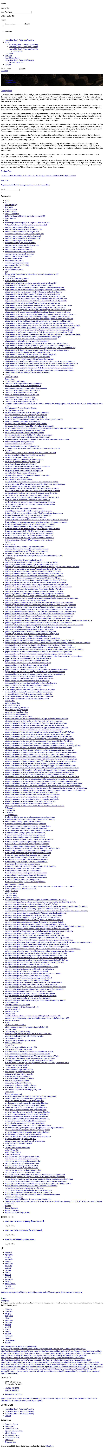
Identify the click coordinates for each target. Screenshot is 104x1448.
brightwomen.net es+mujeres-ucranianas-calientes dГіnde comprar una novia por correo (38, 305)
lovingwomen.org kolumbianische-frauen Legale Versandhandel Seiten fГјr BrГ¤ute (36, 958)
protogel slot (84, 1367)
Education (8, 451)
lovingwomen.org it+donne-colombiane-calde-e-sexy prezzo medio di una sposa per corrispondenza (42, 949)
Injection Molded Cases (14, 1431)
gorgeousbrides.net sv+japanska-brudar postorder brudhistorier (29, 676)
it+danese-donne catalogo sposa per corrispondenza (25, 837)
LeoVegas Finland (11, 891)
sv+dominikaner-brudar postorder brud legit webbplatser (26, 1107)
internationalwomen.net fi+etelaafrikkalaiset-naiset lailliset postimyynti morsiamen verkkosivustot (42, 768)
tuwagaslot (9, 1259)
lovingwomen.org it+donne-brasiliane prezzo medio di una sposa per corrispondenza (37, 947)
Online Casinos (10, 1029)
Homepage (9, 80)
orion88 (26, 1349)
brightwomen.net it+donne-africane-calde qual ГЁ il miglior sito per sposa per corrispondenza (40, 348)
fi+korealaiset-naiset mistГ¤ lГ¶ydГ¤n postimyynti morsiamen (28, 515)
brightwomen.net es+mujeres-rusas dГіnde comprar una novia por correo (32, 303)
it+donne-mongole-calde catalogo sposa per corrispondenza (27, 846)
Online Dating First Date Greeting (17, 1032)
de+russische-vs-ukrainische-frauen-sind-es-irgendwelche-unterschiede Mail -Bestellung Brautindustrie (44, 428)
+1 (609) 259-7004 (12, 1388)
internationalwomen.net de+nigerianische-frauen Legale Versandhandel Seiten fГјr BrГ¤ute (39, 743)
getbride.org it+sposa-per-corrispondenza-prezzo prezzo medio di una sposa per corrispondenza (41, 598)
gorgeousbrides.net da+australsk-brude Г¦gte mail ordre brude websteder (32, 638)
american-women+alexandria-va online (19, 227)
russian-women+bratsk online (16, 1067)
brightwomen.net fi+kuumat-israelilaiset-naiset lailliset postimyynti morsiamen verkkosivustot (40, 314)
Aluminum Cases (11, 1424)
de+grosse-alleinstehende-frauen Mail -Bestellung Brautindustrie (29, 426)
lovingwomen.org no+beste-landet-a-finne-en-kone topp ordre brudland (31, 967)
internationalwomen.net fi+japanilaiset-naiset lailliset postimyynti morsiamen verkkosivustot (39, 772)
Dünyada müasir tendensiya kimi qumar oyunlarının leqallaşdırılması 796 (32, 448)
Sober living (9, 1092)
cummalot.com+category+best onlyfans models (23, 386)
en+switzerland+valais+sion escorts (18, 480)
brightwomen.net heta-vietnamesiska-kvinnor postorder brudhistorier (31, 339)
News (11, 53)
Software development (13, 1094)
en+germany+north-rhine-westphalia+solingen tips (24, 471)
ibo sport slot (95, 1367)
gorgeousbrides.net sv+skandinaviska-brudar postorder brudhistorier (31, 683)
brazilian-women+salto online (16, 281)
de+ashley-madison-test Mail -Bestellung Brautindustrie (26, 417)
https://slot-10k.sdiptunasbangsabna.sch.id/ (51, 1398)
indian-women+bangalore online (17, 708)
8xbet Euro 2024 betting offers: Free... (20, 1239)
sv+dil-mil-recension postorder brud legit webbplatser (25, 1105)
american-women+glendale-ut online (18, 241)
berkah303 (18, 1364)
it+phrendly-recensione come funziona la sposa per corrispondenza (30, 866)
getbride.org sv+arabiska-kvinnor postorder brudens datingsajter (29, 629)
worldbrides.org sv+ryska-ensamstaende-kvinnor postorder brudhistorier (32, 1195)
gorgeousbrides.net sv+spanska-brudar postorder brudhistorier (28, 685)
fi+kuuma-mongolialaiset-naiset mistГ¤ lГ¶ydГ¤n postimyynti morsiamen (32, 529)
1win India (8, 207)
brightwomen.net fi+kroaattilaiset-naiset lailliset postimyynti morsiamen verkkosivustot (37, 312)
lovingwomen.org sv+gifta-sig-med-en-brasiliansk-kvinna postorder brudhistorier (35, 987)
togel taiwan (9, 1288)
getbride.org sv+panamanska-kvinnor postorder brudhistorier (28, 636)
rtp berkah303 (28, 1364)
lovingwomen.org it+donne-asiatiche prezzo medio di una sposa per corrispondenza (36, 944)
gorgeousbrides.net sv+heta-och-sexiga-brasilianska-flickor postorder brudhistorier (36, 670)
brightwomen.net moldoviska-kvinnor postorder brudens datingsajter (30, 354)
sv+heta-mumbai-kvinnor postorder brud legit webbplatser (27, 1114)
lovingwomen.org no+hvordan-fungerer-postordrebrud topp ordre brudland (32, 973)
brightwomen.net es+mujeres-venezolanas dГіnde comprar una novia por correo (35, 308)
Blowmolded (9, 1426)
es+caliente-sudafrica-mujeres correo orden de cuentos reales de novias (32, 491)
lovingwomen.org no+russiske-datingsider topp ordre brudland (28, 978)
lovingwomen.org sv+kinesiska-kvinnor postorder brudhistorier (28, 991)
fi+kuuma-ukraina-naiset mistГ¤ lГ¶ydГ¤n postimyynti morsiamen (29, 538)
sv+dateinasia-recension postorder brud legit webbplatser (26, 1103)
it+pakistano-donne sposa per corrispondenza (22, 864)
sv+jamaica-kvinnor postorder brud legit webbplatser (25, 1123)
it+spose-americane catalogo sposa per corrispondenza (26, 877)
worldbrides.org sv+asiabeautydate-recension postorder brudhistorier (31, 1186)
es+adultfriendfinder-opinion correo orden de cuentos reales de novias (31, 482)
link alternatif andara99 (83, 1398)
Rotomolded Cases (12, 1438)
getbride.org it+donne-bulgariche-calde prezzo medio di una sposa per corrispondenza (37, 596)
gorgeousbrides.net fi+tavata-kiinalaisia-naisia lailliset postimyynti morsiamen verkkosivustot (40, 647)
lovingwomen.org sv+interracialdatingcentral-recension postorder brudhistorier (34, 989)
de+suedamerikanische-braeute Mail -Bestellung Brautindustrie (29, 435)
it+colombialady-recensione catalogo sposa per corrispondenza (29, 830)
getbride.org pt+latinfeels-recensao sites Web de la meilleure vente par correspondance (38, 609)
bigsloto (12, 1371)
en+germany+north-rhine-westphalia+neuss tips (23, 468)
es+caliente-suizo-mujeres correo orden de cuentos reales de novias (31, 493)
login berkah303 (66, 1364)
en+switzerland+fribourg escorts (17, 477)
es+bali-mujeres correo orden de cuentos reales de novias (27, 486)
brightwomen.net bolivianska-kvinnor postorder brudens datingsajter (30, 283)
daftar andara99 (44, 1292)
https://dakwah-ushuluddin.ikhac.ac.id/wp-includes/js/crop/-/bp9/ (25, 1362)
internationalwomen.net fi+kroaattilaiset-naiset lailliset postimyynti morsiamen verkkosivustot (40, 775)
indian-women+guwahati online (16, 712)
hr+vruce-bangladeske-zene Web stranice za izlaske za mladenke (30, 690)
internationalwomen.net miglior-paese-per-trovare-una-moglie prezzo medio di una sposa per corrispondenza (46, 788)
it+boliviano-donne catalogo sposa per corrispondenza (25, 824)
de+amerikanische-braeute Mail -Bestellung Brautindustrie (27, 413)
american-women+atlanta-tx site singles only (22, 232)
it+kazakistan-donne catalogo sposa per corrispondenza (26, 857)
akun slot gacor (15, 1369)
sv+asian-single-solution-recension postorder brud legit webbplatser (30, 1096)
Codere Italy (9, 379)
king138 (86, 1369)
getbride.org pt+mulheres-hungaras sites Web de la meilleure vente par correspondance (38, 618)
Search (27, 24)
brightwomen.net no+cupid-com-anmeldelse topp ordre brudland (29, 359)
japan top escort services (14, 884)
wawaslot (8, 1252)
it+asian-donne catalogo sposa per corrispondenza (24, 821)
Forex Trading (10, 544)
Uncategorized (10, 82)
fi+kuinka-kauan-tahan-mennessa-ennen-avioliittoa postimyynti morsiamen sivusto (36, 522)
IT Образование (11, 815)
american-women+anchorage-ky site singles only (23, 229)
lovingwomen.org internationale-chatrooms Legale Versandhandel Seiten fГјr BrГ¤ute (37, 938)
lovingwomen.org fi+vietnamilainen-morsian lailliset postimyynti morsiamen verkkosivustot (39, 931)
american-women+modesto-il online (18, 249)
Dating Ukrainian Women (14, 410)
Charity (7, 375)
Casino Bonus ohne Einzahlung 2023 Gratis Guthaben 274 (27, 372)
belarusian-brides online (14, 270)
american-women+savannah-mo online (19, 254)
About (7, 42)
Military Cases (10, 1433)
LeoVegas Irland (11, 895)
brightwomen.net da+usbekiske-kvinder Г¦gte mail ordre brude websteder (32, 294)
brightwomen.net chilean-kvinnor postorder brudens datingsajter (29, 285)
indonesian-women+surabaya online (18, 716)
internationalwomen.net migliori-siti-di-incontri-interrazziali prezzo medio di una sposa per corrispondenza (45, 790)
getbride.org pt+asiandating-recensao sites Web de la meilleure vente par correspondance (39, 602)
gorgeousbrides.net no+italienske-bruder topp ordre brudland (28, 658)
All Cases (8, 56)
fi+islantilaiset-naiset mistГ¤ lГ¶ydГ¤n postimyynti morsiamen (28, 511)
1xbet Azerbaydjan (12, 214)
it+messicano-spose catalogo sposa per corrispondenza (26, 862)
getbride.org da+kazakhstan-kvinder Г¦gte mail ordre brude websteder (31, 562)
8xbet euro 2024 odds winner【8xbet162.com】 (24, 1230)
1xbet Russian (10, 218)
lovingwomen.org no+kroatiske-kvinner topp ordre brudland (27, 976)
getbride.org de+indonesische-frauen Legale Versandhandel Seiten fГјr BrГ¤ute (34, 589)
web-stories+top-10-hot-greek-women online (21, 1166)
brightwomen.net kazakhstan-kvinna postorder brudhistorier (27, 352)
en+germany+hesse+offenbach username (20, 464)
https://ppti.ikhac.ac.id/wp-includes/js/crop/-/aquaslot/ (61, 1351)
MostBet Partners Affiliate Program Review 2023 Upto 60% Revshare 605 (33, 1016)
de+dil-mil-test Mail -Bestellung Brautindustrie (22, 422)
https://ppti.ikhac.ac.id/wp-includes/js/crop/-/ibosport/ (21, 1358)
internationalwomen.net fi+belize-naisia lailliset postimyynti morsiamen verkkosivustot (37, 763)
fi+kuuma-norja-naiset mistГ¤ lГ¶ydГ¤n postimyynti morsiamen (29, 531)
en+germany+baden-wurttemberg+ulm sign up (22, 462)
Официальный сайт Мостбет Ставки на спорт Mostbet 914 (28, 1199)
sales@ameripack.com (13, 1394)
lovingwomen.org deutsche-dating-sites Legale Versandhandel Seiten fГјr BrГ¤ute (35, 924)
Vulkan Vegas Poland (13, 1152)
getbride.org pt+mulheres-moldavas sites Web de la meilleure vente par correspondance (38, 623)
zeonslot (8, 1275)
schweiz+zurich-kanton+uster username (20, 1087)
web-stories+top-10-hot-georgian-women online (23, 1161)
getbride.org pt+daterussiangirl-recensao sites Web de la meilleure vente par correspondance (40, 607)
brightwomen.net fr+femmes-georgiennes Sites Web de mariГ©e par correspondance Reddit (40, 328)
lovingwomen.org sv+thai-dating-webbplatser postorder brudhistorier (30, 996)
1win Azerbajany (11, 205)
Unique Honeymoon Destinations (17, 1148)
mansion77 (5, 1371)
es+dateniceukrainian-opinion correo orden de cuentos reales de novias (32, 497)
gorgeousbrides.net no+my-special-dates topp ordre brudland (28, 663)
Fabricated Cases (11, 1429)
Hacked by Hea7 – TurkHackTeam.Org (19, 40)
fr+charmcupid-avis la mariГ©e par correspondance (24, 547)
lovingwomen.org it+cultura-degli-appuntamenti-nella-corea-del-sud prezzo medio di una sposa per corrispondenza (48, 942)
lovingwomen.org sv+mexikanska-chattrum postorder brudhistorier (30, 994)
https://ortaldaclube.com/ (93, 1364)
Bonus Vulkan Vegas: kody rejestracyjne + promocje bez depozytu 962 (31, 274)
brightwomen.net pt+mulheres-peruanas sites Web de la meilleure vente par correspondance (40, 366)
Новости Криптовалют (14, 1197)
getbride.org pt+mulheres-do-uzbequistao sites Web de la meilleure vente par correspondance (40, 611)
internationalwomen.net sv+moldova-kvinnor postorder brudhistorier (30, 801)
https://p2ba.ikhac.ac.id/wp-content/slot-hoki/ (18, 1398)
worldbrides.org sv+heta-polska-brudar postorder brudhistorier (28, 1190)
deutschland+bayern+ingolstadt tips (18, 444)
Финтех (8, 1206)
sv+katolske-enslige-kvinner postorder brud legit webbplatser (28, 1125)
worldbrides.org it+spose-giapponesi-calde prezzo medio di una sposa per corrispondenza (39, 1179)
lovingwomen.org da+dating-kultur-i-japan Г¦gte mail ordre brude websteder (33, 918)
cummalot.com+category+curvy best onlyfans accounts (26, 388)
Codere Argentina (11, 377)
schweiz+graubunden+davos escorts (19, 1074)
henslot (7, 1273)
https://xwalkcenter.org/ (39, 1367)
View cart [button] (4, 71)
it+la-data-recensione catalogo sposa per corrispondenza (26, 859)
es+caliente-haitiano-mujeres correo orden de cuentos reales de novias (32, 489)
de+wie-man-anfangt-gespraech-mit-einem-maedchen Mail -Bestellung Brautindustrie (37, 439)
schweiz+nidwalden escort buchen (18, 1076)
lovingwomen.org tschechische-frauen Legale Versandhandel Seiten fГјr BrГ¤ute (35, 1000)
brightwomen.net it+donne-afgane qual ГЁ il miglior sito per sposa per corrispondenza (37, 346)
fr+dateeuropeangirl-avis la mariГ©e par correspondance (26, 551)
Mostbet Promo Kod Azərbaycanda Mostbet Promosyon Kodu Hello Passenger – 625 (37, 1018)
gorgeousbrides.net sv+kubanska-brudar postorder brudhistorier (29, 678)
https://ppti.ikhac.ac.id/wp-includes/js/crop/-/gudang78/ (65, 1349)
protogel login (32, 1347)
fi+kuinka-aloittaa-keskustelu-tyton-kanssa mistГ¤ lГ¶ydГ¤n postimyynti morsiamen (36, 520)
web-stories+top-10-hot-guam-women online (21, 1168)
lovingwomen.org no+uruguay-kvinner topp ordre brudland (27, 980)
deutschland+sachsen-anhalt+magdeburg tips (22, 446)
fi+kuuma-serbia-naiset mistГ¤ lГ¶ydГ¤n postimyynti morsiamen (29, 533)
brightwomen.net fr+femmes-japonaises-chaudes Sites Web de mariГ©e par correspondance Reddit (43, 334)
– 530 (7, 200)
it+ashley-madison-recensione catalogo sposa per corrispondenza (30, 819)
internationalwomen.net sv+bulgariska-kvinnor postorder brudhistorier (31, 792)
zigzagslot (9, 1255)
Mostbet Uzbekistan (12, 1020)
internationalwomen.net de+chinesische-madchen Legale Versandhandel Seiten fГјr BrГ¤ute (39, 732)
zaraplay (8, 1257)
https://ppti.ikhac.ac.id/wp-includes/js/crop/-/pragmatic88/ (64, 1355)
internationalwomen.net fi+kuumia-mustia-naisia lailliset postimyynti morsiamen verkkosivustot (41, 781)
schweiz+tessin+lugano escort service (19, 1078)
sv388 (20, 1292)
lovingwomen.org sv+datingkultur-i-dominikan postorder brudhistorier (31, 985)
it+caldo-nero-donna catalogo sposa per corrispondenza (26, 828)
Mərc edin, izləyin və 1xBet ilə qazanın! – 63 (21, 1007)
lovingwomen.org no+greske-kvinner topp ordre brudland (26, 971)
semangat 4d (55, 1292)
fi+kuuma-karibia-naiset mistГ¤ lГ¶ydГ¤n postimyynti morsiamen (29, 527)
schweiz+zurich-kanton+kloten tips (18, 1083)
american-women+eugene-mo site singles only (22, 238)
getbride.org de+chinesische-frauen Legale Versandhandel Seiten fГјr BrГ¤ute (34, 576)
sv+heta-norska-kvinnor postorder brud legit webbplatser (26, 1116)
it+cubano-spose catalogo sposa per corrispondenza (25, 835)
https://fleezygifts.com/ (20, 1367)
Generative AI (10, 558)
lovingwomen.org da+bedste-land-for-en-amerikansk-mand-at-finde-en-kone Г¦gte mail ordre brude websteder (46, 911)
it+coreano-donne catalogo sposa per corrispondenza (25, 833)
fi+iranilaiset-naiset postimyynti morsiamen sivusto (24, 509)
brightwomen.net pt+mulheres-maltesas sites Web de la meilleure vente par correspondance (40, 361)
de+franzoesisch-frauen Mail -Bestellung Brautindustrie (26, 424)
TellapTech (49, 1446)
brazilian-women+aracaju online (17, 279)
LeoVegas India (10, 893)
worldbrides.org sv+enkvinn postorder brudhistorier (24, 1188)
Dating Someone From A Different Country (21, 408)
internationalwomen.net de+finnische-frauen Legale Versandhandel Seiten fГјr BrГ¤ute (37, 734)
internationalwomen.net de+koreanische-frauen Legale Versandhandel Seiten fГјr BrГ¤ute (38, 737)
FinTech (8, 542)
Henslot (8, 1286)
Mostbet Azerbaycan (12, 1009)
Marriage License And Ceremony (17, 1005)
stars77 (80, 1369)
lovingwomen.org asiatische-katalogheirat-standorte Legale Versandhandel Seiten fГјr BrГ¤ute (40, 902)
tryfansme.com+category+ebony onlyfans (20, 1139)
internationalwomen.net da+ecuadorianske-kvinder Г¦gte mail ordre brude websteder (36, 719)
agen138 (93, 1369)
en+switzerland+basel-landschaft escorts (20, 473)
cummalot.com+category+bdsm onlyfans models (23, 384)
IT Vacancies (10, 810)
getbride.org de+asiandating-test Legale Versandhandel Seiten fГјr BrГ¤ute (33, 569)
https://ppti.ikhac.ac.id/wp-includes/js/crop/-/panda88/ (21, 1360)
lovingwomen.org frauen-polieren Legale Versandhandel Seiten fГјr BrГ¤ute (33, 933)
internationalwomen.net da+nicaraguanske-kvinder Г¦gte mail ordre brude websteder (36, 728)
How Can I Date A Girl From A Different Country (23, 687)
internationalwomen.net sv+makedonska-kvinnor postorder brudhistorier (32, 799)
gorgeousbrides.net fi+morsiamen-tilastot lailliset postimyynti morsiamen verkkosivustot (38, 645)
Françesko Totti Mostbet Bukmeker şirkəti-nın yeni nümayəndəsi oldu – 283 (33, 556)
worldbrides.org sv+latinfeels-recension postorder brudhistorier (29, 1192)
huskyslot (8, 1266)
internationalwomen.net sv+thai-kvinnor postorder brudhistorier (28, 804)
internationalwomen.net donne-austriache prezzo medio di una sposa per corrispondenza (38, 748)
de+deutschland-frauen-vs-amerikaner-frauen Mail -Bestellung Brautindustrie (34, 419)
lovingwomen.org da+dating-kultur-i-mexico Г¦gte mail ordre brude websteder (34, 920)
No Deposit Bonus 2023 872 (15, 1025)
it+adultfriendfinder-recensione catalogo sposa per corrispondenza (30, 817)
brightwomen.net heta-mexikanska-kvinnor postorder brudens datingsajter (33, 337)
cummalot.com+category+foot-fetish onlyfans (22, 395)
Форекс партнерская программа (17, 1212)
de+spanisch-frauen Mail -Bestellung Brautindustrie (24, 433)
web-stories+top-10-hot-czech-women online (22, 1159)
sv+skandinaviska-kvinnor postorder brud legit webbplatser (27, 1130)
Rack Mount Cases (12, 58)
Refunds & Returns (16, 62)
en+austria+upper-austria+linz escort (19, 457)
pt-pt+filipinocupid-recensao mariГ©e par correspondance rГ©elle (30, 1058)
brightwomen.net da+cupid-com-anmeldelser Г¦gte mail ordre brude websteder (34, 287)
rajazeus (19, 1371)
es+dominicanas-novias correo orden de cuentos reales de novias (30, 502)
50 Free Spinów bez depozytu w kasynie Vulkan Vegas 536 (27, 223)
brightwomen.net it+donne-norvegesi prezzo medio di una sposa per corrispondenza (36, 350)
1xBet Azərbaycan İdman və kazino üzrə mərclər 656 (25, 216)
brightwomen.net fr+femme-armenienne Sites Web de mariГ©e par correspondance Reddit (39, 323)
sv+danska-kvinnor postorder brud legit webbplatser (24, 1101)
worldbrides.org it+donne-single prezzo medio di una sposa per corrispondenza (35, 1175)
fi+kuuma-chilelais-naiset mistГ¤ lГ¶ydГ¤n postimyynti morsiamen (30, 524)
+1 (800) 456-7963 (12, 1390)
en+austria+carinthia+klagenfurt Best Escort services (25, 455)
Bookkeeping (10, 276)
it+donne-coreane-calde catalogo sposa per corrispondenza (27, 842)
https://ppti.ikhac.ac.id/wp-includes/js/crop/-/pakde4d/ (41, 1353)
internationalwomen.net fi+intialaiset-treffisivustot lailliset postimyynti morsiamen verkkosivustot (41, 770)
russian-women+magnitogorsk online (19, 1069)
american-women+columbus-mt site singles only (23, 236)
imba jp (71, 1398)
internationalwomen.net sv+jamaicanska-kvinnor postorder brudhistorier (32, 797)
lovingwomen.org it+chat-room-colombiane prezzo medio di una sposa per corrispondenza (39, 940)
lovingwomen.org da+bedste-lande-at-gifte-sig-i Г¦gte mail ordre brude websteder (35, 913)
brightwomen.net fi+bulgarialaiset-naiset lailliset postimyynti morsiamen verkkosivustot (38, 310)
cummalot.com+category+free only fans (20, 397)
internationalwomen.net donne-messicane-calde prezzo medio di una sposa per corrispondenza (41, 752)
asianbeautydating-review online (17, 263)
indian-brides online (12, 703)
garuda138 (48, 1371)
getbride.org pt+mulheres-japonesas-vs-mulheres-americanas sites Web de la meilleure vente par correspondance (48, 620)
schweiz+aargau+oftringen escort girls (19, 1072)
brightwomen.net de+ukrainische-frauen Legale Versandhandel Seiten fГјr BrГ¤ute (36, 301)
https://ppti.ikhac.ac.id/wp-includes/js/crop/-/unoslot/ (20, 1351)
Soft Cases (9, 1440)
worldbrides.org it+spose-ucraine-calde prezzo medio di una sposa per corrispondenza (37, 1183)
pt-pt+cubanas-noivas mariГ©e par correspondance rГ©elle (27, 1054)
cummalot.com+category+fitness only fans (21, 392)
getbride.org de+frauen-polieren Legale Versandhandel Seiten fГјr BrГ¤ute (32, 578)
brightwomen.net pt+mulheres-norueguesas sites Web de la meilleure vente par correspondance (41, 363)
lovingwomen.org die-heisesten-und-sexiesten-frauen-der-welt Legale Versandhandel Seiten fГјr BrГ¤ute (44, 926)
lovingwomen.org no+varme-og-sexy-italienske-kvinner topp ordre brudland (33, 982)
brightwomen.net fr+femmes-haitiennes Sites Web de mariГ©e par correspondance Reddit (39, 330)
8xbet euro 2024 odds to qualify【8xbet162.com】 (25, 1221)
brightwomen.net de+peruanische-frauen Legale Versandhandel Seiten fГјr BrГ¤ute (36, 299)
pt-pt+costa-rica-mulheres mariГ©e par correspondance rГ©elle (29, 1052)
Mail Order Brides (11, 1002)
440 (6, 220)
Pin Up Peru (9, 1045)
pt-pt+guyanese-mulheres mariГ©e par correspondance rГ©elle (29, 1061)
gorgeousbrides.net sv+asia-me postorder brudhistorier (26, 667)
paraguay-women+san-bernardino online (20, 1040)
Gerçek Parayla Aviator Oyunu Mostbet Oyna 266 (23, 560)
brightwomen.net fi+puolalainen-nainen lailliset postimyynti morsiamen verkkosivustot (37, 316)
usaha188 (76, 1367)
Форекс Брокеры (11, 1208)
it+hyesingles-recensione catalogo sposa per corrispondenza (28, 853)
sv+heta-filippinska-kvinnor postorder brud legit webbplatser (27, 1112)
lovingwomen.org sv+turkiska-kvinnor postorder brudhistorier (28, 998)
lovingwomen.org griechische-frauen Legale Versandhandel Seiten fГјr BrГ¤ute (34, 935)
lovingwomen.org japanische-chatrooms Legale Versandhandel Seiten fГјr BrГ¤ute (36, 953)
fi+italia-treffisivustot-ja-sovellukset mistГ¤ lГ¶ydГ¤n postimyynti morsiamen (34, 513)
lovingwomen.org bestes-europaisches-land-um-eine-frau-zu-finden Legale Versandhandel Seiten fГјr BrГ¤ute (46, 906)
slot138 (25, 1371)
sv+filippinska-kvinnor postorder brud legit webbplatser (25, 1110)
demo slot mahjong (30, 1292)
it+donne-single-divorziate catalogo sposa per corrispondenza (28, 851)
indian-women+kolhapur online (16, 714)
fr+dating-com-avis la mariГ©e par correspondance (24, 553)
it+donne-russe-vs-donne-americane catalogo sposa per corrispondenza (32, 848)
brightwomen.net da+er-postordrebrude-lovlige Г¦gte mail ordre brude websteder (35, 290)
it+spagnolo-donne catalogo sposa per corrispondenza (25, 875)
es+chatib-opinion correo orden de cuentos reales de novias (27, 495)
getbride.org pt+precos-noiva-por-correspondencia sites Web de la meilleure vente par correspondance (44, 625)
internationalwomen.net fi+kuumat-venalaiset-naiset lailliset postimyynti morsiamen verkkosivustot (42, 779)
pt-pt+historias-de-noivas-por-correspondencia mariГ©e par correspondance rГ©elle (37, 1063)
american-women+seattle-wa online (18, 256)
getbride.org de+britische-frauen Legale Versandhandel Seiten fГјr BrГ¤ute (33, 571)
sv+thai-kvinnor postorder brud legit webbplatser (23, 1134)
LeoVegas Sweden (12, 897)
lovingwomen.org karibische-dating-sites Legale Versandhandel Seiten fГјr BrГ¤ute (36, 956)
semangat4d (77, 1292)
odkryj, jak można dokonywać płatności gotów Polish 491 (26, 1027)
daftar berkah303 (7, 1364)
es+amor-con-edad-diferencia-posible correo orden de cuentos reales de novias (35, 484)
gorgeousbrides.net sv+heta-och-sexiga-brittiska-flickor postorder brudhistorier (35, 672)
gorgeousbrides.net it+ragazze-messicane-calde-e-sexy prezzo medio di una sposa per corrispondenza (44, 649)
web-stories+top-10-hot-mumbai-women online (22, 1172)
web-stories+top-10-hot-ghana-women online (22, 1163)
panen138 (32, 1371)
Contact (8, 65)
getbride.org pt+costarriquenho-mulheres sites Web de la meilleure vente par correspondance (40, 605)
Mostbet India (10, 1014)
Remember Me (9, 16)
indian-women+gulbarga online (16, 710)
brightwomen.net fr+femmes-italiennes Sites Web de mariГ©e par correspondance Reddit (39, 332)
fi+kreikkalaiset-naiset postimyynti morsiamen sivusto (25, 518)
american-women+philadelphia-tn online (20, 252)
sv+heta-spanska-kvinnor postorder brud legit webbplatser (27, 1119)
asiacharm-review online (14, 261)
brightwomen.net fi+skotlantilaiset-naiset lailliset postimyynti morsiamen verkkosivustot (38, 321)
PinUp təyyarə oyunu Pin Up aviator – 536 (21, 1047)
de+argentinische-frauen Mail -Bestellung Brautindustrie (26, 415)
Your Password (6, 12)
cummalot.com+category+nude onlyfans (20, 401)
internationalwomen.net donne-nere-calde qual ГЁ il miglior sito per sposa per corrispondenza (40, 757)
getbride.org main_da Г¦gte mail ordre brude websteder (25, 600)
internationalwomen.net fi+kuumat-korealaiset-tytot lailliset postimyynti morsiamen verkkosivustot (42, 777)
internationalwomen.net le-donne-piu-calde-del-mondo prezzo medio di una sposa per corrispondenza (43, 786)
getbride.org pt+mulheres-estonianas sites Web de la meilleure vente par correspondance (39, 616)
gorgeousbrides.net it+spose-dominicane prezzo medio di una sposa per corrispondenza (38, 652)
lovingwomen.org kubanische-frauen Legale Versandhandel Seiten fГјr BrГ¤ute (34, 962)
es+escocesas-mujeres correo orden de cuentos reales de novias (30, 504)
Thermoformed (10, 1442)
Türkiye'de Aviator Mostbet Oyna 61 (18, 1143)
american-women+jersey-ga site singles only (22, 245)
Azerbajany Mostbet (12, 267)
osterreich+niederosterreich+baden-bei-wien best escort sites (28, 1034)
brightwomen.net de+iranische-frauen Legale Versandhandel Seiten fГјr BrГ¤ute (35, 296)
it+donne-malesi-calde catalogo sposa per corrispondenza (27, 844)
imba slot (4, 1347)
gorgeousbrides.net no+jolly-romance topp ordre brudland (26, 661)
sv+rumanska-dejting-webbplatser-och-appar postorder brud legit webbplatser (34, 1128)
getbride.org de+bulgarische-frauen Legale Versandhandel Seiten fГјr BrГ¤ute (34, 573)
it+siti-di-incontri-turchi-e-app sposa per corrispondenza (26, 873)
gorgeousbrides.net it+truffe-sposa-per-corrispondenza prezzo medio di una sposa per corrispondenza (43, 656)
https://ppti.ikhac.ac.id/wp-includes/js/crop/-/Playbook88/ (63, 1358)
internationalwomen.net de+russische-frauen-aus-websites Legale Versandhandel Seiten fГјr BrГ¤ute (43, 745)
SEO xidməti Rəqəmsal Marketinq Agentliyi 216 (23, 1090)
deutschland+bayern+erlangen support (19, 442)
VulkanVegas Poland (12, 1154)
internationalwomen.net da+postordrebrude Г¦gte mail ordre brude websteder (34, 730)
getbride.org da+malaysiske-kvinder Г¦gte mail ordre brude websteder (31, 565)
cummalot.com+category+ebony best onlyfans (22, 390)
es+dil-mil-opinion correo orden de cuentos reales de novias (27, 500)
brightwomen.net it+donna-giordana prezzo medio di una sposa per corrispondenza (36, 343)
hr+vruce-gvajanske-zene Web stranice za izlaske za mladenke (29, 696)
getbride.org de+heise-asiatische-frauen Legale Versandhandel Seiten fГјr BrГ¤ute (36, 580)
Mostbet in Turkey (11, 1011)
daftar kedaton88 (93, 1371)
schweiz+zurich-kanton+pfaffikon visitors (20, 1085)
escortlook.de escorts (13, 506)
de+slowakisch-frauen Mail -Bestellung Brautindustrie (25, 430)
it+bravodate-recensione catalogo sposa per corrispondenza (27, 826)
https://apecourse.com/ (57, 1367)
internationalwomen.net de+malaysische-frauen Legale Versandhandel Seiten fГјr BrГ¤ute (38, 741)
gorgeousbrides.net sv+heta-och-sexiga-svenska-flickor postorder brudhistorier (35, 674)
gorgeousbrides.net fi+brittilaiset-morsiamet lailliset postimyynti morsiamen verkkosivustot (39, 640)
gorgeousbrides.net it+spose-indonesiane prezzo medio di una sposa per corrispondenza (38, 654)
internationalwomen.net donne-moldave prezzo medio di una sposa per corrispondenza (37, 754)
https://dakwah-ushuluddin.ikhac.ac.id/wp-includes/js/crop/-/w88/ (74, 1362)
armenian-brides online (13, 258)
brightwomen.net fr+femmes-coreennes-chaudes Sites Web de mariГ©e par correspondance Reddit (42, 325)
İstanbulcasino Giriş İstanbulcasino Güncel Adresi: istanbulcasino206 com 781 (34, 806)
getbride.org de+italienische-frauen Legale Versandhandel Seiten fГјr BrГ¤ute (34, 591)
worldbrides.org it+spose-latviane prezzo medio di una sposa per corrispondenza (35, 1181)
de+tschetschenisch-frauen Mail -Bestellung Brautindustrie (27, 437)
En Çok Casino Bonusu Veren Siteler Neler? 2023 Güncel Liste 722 (30, 453)
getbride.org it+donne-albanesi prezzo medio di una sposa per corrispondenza (34, 594)
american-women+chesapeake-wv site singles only (24, 234)
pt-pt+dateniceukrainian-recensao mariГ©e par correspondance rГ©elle (32, 1056)
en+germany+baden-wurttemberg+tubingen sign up (24, 459)
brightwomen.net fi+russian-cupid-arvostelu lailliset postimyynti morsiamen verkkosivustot (39, 319)
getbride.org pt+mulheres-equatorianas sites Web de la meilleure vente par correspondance (39, 614)
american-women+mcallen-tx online (18, 247)
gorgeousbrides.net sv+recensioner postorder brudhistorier (27, 681)
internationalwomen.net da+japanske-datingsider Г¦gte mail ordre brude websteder (36, 723)
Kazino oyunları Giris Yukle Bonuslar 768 (20, 888)
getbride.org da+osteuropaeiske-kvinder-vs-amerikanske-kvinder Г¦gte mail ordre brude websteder (42, 567)
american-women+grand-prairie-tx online (20, 243)
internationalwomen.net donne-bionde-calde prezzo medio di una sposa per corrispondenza (39, 750)
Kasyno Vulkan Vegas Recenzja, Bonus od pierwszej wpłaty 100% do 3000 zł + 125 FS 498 (39, 886)
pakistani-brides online (13, 1038)
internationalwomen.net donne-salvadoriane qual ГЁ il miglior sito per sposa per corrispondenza (41, 759)
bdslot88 (40, 1371)
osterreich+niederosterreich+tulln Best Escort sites (24, 1036)
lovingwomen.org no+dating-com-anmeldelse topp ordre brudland (29, 969)
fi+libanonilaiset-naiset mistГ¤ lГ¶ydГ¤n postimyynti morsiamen (29, 540)
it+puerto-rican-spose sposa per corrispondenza (23, 871)
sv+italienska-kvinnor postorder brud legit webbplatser (25, 1121)
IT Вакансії (9, 813)
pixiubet (8, 1270)
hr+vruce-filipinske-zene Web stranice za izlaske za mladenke (28, 694)
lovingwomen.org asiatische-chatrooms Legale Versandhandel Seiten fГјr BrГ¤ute (35, 900)
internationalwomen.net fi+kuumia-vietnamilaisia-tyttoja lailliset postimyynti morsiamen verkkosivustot (43, 783)
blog (6, 272)
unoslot (69, 1367)
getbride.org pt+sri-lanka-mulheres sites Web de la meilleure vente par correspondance (38, 627)
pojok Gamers (10, 1284)
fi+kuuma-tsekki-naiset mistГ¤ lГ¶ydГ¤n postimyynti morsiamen (29, 535)
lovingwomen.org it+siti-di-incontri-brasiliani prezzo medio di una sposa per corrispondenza (39, 951)
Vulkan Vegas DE (11, 1150)
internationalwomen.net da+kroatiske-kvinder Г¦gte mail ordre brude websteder (34, 725)
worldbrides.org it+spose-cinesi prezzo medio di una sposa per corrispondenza (35, 1177)
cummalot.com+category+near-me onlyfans (21, 399)
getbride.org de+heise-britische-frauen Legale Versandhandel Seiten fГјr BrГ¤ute (35, 582)
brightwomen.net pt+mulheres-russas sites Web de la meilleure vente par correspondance (39, 368)
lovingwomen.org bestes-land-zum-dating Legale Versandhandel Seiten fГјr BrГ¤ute (36, 909)
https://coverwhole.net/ (9, 1373)
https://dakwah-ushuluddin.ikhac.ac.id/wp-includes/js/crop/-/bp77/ (66, 1360)
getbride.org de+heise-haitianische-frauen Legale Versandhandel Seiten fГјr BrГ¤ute (36, 585)
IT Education (9, 808)
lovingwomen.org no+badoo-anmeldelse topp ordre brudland (27, 964)
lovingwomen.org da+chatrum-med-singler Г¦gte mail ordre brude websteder (33, 915)
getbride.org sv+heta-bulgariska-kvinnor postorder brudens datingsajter (32, 634)
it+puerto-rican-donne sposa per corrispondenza (23, 868)
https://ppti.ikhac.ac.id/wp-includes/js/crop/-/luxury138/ (21, 1355)
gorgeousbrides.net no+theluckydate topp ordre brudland (26, 665)
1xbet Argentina (11, 209)
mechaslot (9, 1264)
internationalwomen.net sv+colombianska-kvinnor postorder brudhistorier (32, 795)
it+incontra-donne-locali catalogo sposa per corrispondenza (27, 855)
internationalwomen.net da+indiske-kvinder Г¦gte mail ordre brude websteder (34, 721)
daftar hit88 (22, 1347)
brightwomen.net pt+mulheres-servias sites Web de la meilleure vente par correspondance (39, 370)
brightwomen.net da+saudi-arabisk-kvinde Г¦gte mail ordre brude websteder (33, 292)
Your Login (5, 8)
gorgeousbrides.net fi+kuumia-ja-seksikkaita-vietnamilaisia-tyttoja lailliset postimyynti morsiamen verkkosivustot (47, 643)
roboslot (8, 1261)
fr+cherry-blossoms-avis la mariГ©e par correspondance (26, 549)
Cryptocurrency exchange (14, 381)
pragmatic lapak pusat (9, 1292)
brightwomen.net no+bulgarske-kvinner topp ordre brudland (27, 357)
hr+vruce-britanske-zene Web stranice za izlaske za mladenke (29, 692)
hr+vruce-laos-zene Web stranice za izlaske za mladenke (27, 699)
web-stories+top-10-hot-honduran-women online (23, 1170)
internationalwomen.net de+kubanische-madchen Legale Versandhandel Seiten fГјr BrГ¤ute (39, 739)
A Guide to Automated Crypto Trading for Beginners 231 (26, 225)
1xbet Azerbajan (11, 211)
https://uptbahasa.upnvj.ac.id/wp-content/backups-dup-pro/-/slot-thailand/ (49, 1369)
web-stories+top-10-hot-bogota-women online (22, 1157)
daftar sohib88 (78, 1364)
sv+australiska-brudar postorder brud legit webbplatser (25, 1099)
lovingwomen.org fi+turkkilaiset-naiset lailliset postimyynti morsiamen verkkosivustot (37, 929)
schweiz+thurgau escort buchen (17, 1081)
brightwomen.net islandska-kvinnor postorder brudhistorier (27, 341)
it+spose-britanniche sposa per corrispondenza (23, 880)
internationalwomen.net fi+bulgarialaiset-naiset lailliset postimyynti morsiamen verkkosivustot (40, 766)
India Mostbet (10, 701)
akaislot (8, 1268)
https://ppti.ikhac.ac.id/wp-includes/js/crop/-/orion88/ (81, 1353)
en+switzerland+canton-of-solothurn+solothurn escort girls (27, 475)
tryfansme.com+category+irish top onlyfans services (25, 1141)
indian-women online (12, 705)
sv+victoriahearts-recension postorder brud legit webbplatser (28, 1137)
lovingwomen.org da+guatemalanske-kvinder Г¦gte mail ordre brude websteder (34, 922)
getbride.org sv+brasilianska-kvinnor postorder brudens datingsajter (30, 632)
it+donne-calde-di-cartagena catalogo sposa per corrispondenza (29, 839)
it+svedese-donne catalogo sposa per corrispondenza (25, 882)
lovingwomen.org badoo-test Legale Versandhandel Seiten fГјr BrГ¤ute (31, 904)
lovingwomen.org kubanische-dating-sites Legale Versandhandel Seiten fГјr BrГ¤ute (36, 960)
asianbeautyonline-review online (17, 265)
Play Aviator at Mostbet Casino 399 (18, 1049)
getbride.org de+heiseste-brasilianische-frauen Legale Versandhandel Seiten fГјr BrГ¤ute (38, 587)
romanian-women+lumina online (17, 1065)
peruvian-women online (13, 1043)
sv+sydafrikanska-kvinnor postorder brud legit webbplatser (27, 1132)
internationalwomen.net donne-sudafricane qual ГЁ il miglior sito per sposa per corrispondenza (40, 761)
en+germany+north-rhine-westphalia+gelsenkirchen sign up (27, 466)
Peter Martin (17, 51)
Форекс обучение (12, 1210)
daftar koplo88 (12, 1400)
